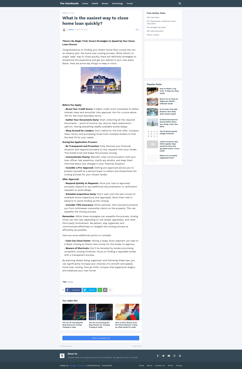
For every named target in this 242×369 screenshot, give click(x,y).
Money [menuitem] (105, 3)
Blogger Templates (78, 365)
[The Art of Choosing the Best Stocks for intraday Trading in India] (101, 312)
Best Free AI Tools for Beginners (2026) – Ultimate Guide (169, 101)
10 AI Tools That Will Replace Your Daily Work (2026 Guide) (168, 111)
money (71, 13)
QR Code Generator (155, 31)
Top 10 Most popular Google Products (168, 132)
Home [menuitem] (85, 3)
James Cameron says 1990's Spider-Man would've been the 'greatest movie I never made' (169, 146)
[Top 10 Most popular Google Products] (152, 134)
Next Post (137, 346)
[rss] (180, 356)
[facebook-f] (158, 356)
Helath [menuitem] (95, 3)
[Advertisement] (166, 59)
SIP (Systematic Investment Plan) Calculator (161, 22)
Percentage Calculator (156, 27)
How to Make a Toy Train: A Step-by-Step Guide (169, 91)
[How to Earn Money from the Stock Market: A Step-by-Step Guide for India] (127, 312)
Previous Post (66, 346)
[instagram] (174, 356)
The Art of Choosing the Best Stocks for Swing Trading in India (72, 325)
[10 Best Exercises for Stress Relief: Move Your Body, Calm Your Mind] (152, 122)
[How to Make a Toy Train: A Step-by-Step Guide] (152, 91)
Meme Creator (153, 35)
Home (64, 13)
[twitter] (163, 356)
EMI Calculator (153, 17)
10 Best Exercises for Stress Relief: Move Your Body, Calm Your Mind (169, 123)
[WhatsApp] (100, 290)
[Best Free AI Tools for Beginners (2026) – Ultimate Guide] (152, 102)
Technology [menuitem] (117, 3)
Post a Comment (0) (101, 338)
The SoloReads (69, 3)
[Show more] (110, 290)
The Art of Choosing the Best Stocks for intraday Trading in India (99, 325)
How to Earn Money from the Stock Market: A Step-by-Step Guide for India (126, 325)
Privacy (179, 365)
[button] (180, 3)
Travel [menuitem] (130, 3)
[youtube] (169, 356)
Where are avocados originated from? (168, 157)
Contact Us (160, 365)
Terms (170, 365)
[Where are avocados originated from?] (152, 158)
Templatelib (107, 365)
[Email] (105, 290)
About (149, 365)
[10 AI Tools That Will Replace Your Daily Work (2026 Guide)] (152, 112)
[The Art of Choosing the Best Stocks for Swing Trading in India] (74, 312)
